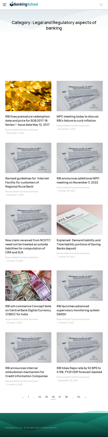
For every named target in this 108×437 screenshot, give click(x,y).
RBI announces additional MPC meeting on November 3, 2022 (78, 180)
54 (78, 396)
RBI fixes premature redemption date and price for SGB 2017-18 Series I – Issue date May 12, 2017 (27, 120)
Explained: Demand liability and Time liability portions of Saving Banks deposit (79, 244)
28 (66, 396)
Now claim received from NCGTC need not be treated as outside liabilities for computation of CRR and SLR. (28, 246)
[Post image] (28, 96)
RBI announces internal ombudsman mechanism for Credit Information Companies (26, 372)
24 (39, 396)
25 (46, 396)
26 (53, 396)
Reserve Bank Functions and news (21, 129)
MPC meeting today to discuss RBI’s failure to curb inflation (78, 118)
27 (60, 396)
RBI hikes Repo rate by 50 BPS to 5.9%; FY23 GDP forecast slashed (79, 370)
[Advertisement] (54, 57)
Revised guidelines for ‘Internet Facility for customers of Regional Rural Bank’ (27, 182)
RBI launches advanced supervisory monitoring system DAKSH (78, 310)
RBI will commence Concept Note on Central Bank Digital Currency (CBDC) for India (28, 310)
